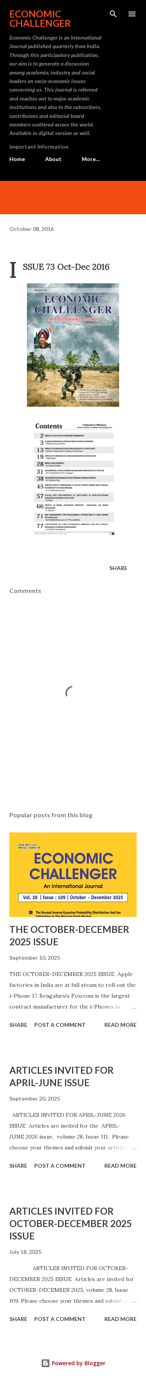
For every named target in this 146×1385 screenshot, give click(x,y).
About (53, 159)
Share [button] (118, 568)
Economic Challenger (40, 18)
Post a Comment (60, 1024)
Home (17, 159)
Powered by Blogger (78, 1363)
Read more (120, 1024)
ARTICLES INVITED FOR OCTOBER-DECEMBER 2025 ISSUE (70, 1223)
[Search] (113, 14)
